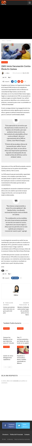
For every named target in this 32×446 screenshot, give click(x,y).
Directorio (5, 434)
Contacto (27, 434)
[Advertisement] (16, 22)
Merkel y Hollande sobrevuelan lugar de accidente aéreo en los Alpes (23, 311)
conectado (15, 381)
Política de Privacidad (16, 434)
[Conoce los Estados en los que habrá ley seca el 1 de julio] (9, 331)
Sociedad (4, 62)
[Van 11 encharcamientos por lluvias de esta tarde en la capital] (23, 331)
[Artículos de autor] (16, 289)
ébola (7, 270)
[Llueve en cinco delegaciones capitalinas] (9, 350)
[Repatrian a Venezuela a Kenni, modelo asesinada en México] (23, 350)
